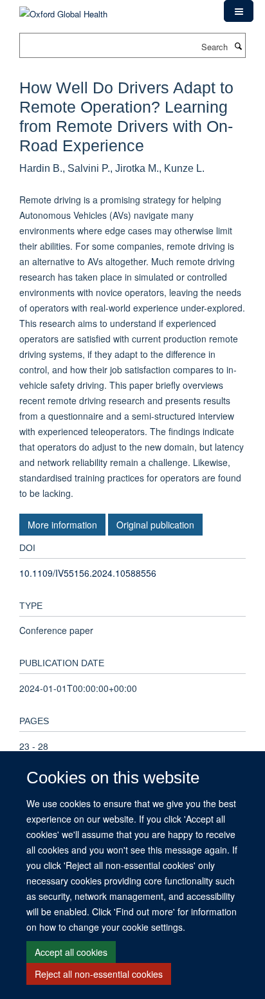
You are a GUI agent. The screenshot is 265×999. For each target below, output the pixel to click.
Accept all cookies (71, 952)
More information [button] (62, 524)
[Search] (238, 46)
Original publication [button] (155, 524)
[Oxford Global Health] (63, 9)
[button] (238, 11)
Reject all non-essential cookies (99, 973)
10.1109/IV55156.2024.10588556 (87, 572)
